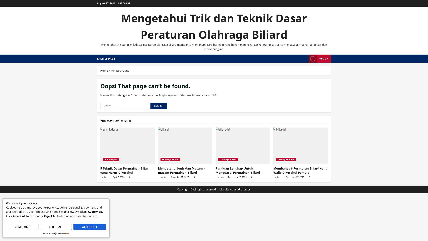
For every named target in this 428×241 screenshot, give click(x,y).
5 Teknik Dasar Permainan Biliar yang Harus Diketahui (124, 170)
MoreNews (226, 189)
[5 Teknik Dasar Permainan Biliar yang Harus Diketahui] (127, 146)
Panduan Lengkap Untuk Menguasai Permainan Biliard (238, 170)
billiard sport (111, 159)
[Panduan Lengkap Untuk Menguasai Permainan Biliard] (243, 146)
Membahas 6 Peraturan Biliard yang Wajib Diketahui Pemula (300, 170)
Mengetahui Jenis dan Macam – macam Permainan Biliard (181, 170)
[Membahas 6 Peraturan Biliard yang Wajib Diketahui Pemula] (300, 146)
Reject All (56, 227)
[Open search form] (305, 58)
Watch (324, 58)
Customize (22, 227)
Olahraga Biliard (170, 159)
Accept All (89, 227)
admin (105, 177)
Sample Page (106, 58)
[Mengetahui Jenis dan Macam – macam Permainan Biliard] (185, 146)
